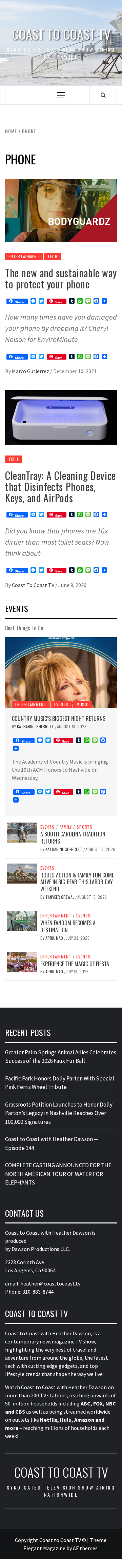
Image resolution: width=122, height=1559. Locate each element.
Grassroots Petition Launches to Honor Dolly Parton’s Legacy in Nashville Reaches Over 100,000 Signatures (59, 1113)
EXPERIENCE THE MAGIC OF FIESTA (74, 964)
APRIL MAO (54, 938)
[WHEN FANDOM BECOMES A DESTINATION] (22, 920)
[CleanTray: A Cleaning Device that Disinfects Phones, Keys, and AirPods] (61, 416)
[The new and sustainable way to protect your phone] (61, 209)
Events (61, 704)
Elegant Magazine (44, 1548)
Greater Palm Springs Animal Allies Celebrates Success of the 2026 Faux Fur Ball (60, 1057)
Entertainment (23, 256)
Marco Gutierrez (31, 371)
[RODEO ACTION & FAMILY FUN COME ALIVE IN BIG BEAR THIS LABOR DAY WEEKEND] (22, 872)
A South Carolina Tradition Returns (72, 837)
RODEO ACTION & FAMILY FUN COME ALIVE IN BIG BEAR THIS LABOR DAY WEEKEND (77, 882)
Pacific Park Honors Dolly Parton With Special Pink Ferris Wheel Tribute (59, 1083)
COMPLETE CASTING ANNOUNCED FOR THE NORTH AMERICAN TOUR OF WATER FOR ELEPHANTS (58, 1173)
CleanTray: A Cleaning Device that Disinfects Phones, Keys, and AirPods (60, 486)
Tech (52, 256)
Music (83, 704)
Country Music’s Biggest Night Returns (58, 718)
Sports (85, 827)
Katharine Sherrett (36, 726)
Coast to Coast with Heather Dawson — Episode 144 (52, 1143)
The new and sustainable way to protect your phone (61, 278)
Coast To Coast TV (33, 585)
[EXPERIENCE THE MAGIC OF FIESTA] (22, 961)
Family (66, 827)
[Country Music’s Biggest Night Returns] (61, 672)
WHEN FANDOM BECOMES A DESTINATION (68, 926)
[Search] (103, 95)
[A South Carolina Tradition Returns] (22, 832)
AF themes (85, 1548)
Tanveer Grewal (60, 897)
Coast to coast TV (61, 34)
